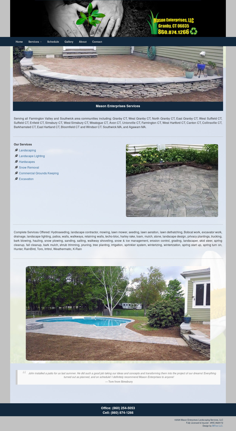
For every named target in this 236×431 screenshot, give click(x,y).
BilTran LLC (217, 425)
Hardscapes (27, 161)
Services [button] (34, 41)
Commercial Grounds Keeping (39, 173)
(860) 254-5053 (123, 407)
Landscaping (27, 150)
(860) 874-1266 (122, 412)
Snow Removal (29, 167)
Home (19, 41)
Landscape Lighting (32, 156)
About (83, 41)
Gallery (69, 41)
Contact (97, 41)
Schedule (53, 41)
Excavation (26, 179)
